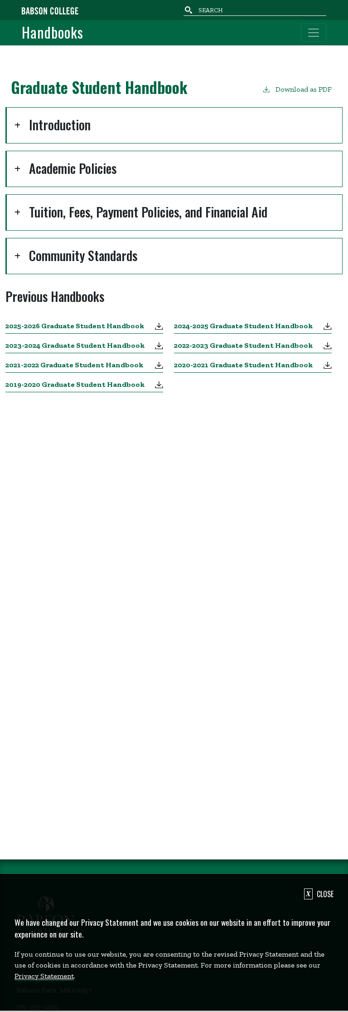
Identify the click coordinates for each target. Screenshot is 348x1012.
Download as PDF (304, 89)
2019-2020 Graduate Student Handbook (75, 384)
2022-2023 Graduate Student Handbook (243, 345)
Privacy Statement (44, 976)
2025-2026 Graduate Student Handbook (75, 325)
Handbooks (52, 32)
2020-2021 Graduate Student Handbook (243, 364)
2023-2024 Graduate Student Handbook (75, 345)
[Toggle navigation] (313, 33)
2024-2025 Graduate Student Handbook (243, 325)
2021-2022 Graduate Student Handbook (74, 364)
